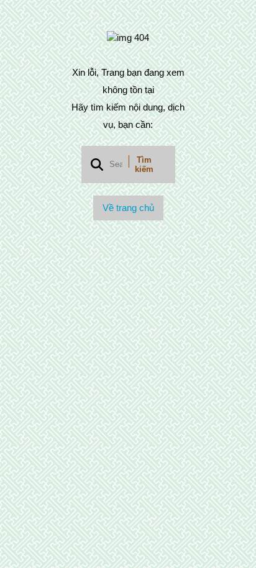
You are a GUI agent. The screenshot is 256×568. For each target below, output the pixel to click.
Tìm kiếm (144, 164)
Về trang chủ (128, 207)
